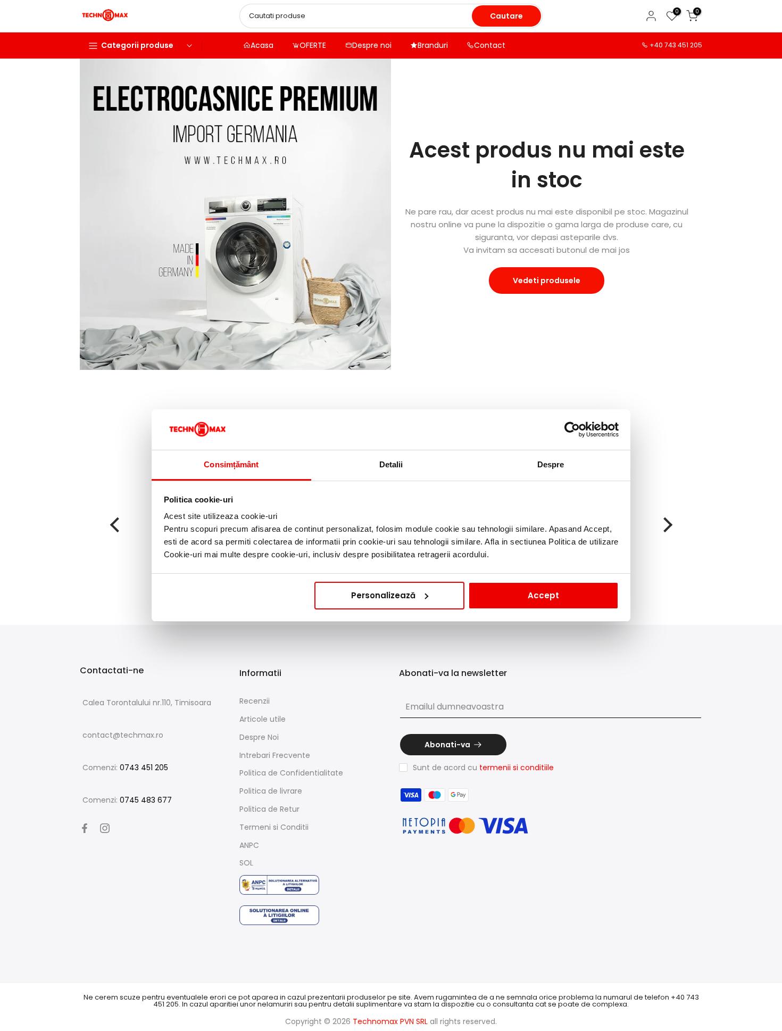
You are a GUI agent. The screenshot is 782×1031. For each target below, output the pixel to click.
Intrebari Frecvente (274, 755)
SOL (246, 862)
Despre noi (372, 45)
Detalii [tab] (391, 464)
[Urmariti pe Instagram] (105, 828)
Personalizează (383, 595)
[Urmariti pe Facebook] (84, 828)
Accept (543, 595)
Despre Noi (259, 737)
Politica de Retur (269, 809)
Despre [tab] (550, 464)
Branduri (433, 45)
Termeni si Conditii (274, 827)
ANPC (249, 845)
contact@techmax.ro (122, 735)
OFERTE (313, 45)
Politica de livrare (270, 791)
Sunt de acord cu (483, 767)
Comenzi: (125, 767)
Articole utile (262, 719)
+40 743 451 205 (676, 45)
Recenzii (254, 701)
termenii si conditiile (516, 767)
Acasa (262, 45)
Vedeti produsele (546, 280)
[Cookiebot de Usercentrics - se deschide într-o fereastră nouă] (572, 430)
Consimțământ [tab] (231, 464)
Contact (489, 45)
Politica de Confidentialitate (291, 773)
